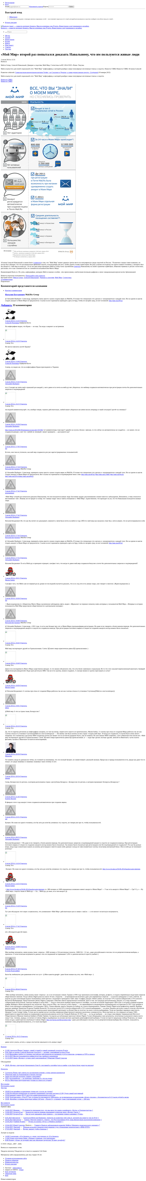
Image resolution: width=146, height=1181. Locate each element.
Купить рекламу (11, 22)
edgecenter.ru (17, 1168)
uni (6, 819)
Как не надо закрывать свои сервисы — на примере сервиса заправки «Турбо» (54, 1114)
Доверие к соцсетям (47, 277)
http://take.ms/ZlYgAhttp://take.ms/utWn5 (19, 476)
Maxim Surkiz (10, 580)
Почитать (4, 1069)
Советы (8, 47)
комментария (7, 279)
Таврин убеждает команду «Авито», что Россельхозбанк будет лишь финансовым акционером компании (62, 1120)
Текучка (8, 49)
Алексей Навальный (31, 277)
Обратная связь (10, 1173)
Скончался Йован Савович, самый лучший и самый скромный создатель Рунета (36, 1050)
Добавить (6, 305)
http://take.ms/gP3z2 (116, 301)
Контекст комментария (13, 290)
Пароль (38, 6)
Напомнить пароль (36, 6)
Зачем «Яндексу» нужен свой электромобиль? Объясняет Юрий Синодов (36, 1058)
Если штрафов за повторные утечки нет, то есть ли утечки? (31, 1091)
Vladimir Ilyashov (19, 1122)
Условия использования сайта (16, 1158)
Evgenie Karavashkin (12, 971)
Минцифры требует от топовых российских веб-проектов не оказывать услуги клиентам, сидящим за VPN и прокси (50, 1054)
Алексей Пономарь (12, 323)
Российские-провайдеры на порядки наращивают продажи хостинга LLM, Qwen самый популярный (46, 1093)
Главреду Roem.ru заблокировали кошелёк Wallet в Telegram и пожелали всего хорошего (66, 1125)
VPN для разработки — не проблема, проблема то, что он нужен (28, 1078)
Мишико (16, 1110)
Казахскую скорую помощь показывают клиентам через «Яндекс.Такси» (52, 1112)
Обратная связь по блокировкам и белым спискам (23, 1074)
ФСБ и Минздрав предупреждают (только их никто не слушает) (28, 1080)
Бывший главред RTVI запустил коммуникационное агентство (32, 1095)
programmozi (9, 493)
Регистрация (9, 3)
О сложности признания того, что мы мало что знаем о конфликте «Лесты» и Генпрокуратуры (57, 1110)
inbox (7, 708)
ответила (77, 266)
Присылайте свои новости (35, 276)
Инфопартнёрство (11, 1162)
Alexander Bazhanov (12, 384)
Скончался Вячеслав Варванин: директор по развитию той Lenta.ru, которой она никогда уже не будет (60, 1118)
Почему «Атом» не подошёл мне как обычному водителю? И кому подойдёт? (35, 1140)
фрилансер (16, 1118)
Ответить (23, 321)
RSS (6, 1175)
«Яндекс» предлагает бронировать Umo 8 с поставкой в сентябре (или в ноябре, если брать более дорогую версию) (49, 1065)
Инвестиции (9, 39)
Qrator (21, 1170)
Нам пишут (9, 45)
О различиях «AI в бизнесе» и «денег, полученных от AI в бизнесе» (32, 1136)
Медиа (7, 36)
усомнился (37, 262)
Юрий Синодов (19, 1125)
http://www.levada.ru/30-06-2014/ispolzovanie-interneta (121, 869)
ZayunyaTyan (18, 1112)
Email (7, 6)
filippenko (8, 756)
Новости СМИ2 (6, 80)
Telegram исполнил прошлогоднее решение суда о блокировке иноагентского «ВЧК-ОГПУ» (56, 1127)
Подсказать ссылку (8, 1086)
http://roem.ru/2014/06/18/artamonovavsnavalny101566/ (24, 430)
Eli (6, 448)
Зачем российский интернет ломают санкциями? (23, 1076)
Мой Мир (58, 277)
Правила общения (11, 1160)
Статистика (67, 277)
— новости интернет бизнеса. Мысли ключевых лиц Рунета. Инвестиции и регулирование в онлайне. (41, 28)
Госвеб (7, 37)
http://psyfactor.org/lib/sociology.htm (58, 1020)
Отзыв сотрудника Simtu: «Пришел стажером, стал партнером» (30, 1138)
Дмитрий (16, 1127)
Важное (4, 1047)
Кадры (7, 41)
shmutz (7, 778)
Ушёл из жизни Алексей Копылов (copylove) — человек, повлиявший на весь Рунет (37, 1052)
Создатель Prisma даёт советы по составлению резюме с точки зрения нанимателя (35, 1073)
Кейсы (7, 43)
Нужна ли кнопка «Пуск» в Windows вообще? (45, 1122)
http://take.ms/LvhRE (102, 474)
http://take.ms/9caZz (117, 474)
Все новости (5, 1103)
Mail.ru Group (18, 277)
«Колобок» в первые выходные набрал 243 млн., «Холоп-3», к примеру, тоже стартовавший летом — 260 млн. (49, 1099)
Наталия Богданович (15, 294)
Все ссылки (5, 1084)
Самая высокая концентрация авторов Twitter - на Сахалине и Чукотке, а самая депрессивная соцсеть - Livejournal (56, 72)
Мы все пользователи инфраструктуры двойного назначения (31, 1056)
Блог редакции (10, 1172)
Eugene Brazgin (10, 799)
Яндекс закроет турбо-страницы (34, 1129)
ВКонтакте (13, 17)
